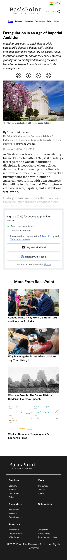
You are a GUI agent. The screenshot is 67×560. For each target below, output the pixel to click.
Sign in (47, 264)
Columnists (45, 504)
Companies (14, 493)
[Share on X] (48, 75)
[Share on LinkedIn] (38, 75)
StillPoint (13, 513)
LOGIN (47, 11)
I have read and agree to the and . (34, 238)
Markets (12, 489)
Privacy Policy (47, 236)
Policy (11, 497)
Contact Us (43, 530)
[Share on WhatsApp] (18, 75)
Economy (13, 486)
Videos (41, 493)
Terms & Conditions (20, 239)
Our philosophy (15, 533)
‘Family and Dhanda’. (25, 143)
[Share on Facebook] (28, 75)
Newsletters (14, 509)
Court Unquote (15, 517)
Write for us (14, 537)
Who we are (14, 530)
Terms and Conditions (47, 537)
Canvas (41, 489)
